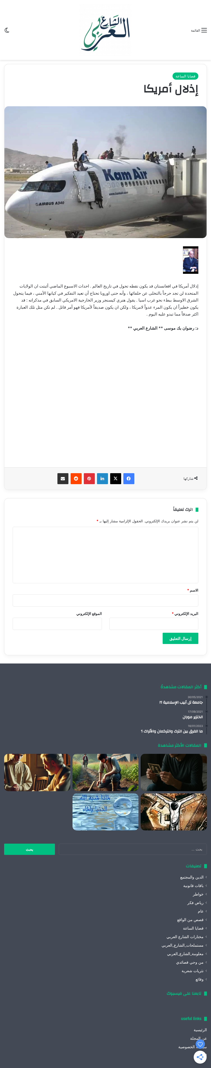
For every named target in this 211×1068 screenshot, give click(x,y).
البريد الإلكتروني (185, 613)
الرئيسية (200, 1030)
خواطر (198, 894)
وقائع (200, 979)
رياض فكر (195, 902)
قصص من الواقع (190, 920)
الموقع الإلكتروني (89, 613)
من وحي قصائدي (190, 962)
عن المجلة (198, 1038)
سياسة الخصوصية (192, 1047)
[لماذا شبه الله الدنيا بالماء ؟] (106, 812)
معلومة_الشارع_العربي (185, 954)
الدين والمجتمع (192, 877)
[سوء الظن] (106, 772)
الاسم (192, 590)
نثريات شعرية (193, 971)
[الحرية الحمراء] (174, 812)
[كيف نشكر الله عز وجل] (37, 772)
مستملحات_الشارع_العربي (183, 945)
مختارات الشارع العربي (185, 937)
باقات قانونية (193, 885)
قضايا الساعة (185, 76)
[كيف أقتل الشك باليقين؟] (174, 772)
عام (201, 911)
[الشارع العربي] (105, 30)
